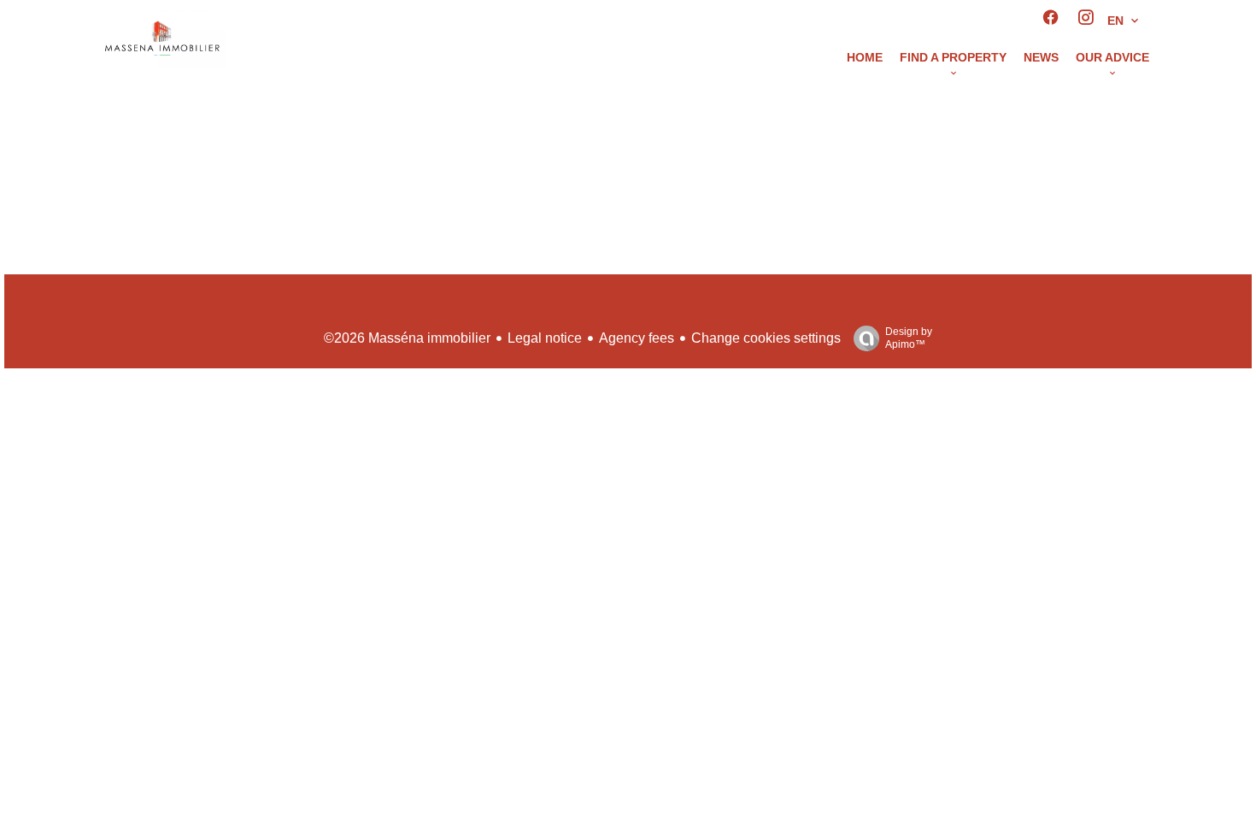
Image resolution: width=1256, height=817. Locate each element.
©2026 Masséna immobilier (407, 338)
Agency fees (636, 338)
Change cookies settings (766, 338)
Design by (908, 338)
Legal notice (545, 338)
